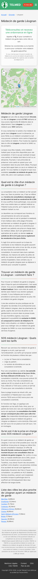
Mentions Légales (10, 563)
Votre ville (29, 5)
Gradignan (5, 502)
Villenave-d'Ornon (8, 509)
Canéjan (4, 504)
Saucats (4, 519)
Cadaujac (5, 507)
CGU (32, 563)
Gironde (12, 15)
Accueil (4, 15)
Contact (24, 563)
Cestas (4, 511)
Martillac (4, 499)
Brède (3, 516)
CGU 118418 (13, 566)
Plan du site (25, 566)
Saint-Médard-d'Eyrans (10, 514)
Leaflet (17, 106)
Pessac (4, 521)
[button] (19, 86)
